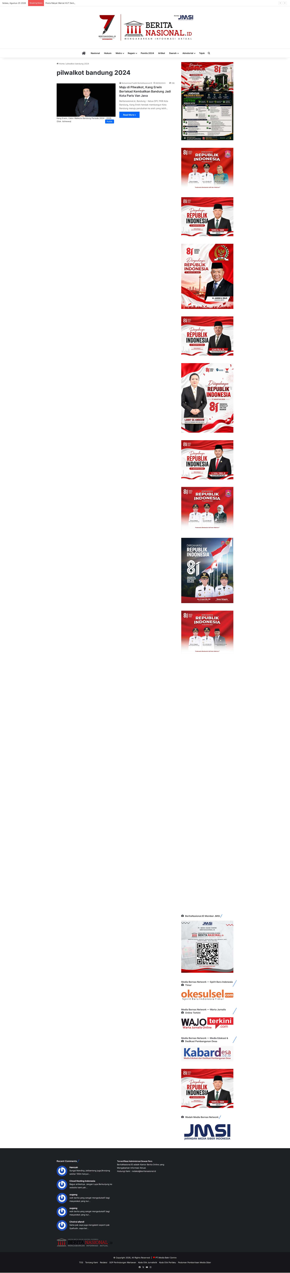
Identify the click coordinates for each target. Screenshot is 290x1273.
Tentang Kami (91, 1262)
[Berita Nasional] (145, 27)
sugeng (73, 1194)
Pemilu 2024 (147, 53)
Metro (119, 53)
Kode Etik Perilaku (167, 1262)
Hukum (107, 53)
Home (61, 63)
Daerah (173, 53)
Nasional (95, 53)
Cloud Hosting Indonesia (82, 1181)
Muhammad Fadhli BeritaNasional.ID (137, 83)
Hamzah (73, 1167)
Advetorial (187, 53)
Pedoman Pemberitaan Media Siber (194, 1262)
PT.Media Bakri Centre (166, 1257)
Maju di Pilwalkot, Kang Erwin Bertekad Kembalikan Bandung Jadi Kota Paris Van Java (145, 91)
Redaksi (103, 1262)
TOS (81, 1262)
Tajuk (202, 53)
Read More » (129, 114)
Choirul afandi (76, 1221)
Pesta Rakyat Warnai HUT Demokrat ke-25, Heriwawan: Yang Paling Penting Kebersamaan (87, 3)
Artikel (161, 53)
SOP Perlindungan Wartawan (122, 1262)
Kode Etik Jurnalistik (147, 1262)
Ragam (131, 53)
